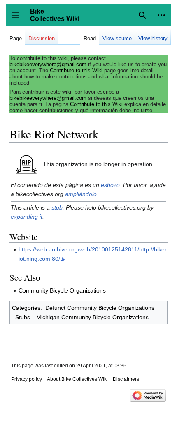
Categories (26, 307)
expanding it (26, 216)
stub (57, 207)
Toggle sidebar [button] (18, 19)
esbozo (110, 185)
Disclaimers (126, 379)
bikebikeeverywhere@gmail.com (47, 64)
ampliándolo (81, 194)
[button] (161, 15)
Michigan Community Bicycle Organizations (92, 317)
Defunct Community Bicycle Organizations (99, 307)
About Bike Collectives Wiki (77, 379)
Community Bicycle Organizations (62, 290)
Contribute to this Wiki (76, 70)
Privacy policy (26, 379)
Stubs (22, 317)
